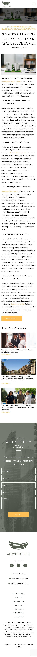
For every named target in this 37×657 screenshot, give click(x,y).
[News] (18, 340)
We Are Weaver (18, 594)
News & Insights (18, 601)
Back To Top (12, 318)
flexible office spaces (18, 153)
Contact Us (18, 617)
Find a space (18, 609)
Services (18, 597)
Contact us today (18, 304)
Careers (18, 605)
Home (7, 27)
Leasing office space (9, 191)
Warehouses (18, 613)
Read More (5, 354)
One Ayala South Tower (11, 81)
